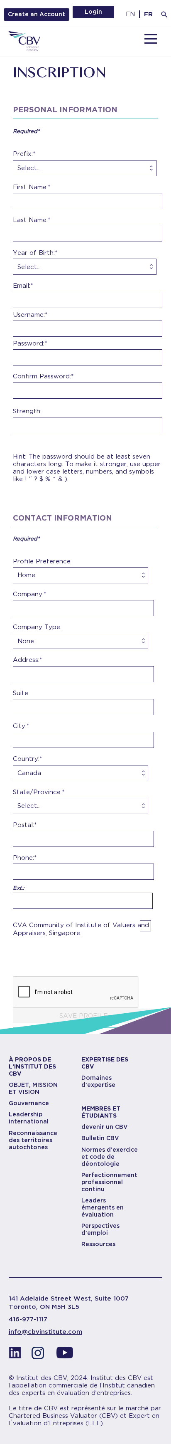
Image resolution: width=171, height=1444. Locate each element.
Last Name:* (31, 220)
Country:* (27, 759)
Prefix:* (24, 154)
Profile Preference (42, 561)
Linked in (15, 1355)
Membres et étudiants (100, 1112)
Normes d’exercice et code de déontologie (109, 1156)
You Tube (64, 1355)
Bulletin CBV (100, 1138)
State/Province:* (38, 792)
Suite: (21, 693)
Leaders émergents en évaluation (102, 1207)
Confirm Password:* (43, 376)
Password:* (30, 343)
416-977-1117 (28, 1319)
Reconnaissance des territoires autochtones (33, 1140)
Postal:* (25, 825)
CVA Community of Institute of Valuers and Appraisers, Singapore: (81, 928)
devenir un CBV (104, 1126)
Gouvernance (29, 1103)
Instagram (40, 1355)
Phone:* (25, 857)
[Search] (164, 14)
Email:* (23, 285)
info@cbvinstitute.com (45, 1331)
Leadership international (29, 1118)
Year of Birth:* (35, 253)
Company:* (29, 594)
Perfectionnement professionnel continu (109, 1182)
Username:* (30, 314)
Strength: (27, 411)
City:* (21, 726)
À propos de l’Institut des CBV (32, 1066)
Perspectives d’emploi (100, 1229)
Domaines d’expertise (98, 1081)
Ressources (98, 1244)
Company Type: (37, 627)
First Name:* (31, 187)
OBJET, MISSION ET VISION (33, 1088)
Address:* (27, 660)
